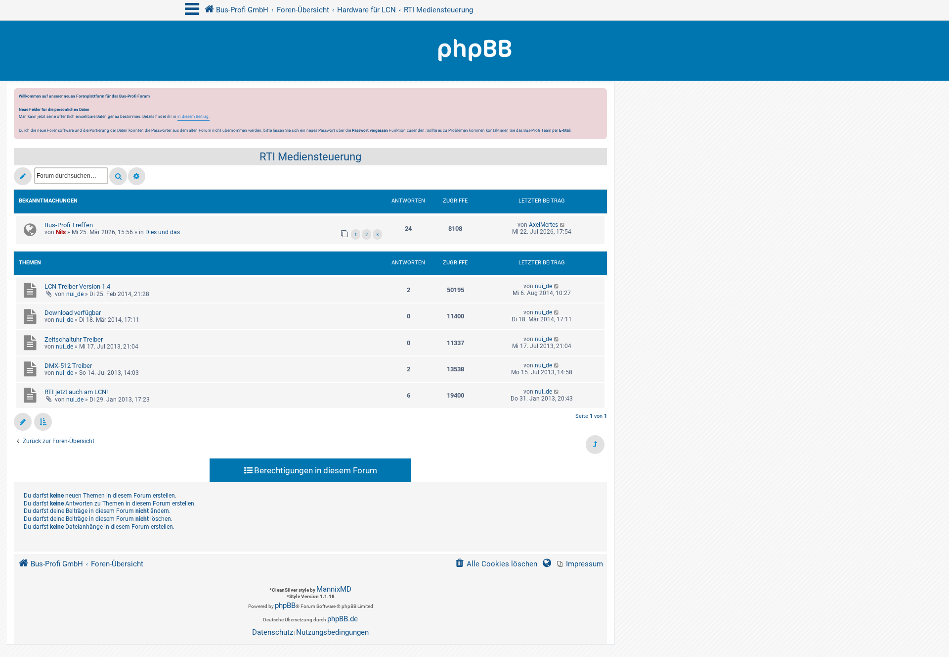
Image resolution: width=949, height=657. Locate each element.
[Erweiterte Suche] (136, 176)
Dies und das (162, 232)
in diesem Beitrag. (193, 116)
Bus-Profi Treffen (68, 225)
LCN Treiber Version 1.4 (77, 286)
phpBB (285, 605)
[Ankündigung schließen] (600, 98)
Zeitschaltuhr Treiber (73, 339)
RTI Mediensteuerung (310, 157)
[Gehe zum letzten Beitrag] (563, 224)
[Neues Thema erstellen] (23, 176)
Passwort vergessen (370, 130)
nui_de (75, 294)
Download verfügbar (72, 312)
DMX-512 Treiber (68, 365)
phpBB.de (342, 618)
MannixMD (333, 589)
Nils (61, 232)
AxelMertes (543, 224)
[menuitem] (580, 564)
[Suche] (118, 176)
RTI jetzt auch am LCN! (76, 392)
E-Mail (564, 130)
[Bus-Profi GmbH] (474, 51)
